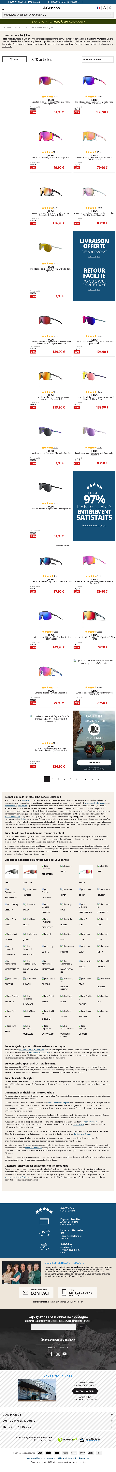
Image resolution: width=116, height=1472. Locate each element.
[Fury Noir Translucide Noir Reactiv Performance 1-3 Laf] (51, 192)
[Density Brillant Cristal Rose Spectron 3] (94, 560)
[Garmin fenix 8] (94, 740)
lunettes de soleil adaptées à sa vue (18, 1177)
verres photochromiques (58, 1103)
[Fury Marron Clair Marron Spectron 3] (94, 671)
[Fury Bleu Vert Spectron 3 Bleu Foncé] (94, 616)
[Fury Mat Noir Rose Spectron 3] (51, 136)
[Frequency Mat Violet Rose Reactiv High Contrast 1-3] (94, 80)
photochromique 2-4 (89, 1122)
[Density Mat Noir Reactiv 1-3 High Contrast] (51, 616)
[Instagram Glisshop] (58, 1354)
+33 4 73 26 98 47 (80, 1292)
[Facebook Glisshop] (51, 1354)
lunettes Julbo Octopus (82, 1134)
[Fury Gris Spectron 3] (51, 671)
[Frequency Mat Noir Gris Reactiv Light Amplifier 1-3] (51, 376)
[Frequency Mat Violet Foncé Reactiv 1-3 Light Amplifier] (94, 376)
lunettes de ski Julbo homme (95, 803)
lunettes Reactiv (78, 1124)
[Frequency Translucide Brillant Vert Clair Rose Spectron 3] (94, 192)
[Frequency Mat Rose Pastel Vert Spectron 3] (51, 80)
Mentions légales (34, 1458)
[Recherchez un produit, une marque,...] (111, 14)
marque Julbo (26, 800)
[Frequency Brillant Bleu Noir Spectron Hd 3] (94, 320)
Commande (12, 1414)
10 (84, 779)
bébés (22, 819)
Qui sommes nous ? (19, 1420)
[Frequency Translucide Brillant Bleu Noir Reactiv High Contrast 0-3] (51, 320)
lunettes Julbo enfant (12, 816)
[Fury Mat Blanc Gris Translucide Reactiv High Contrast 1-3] (50, 727)
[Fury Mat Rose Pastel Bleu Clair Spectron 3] (94, 136)
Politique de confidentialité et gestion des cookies (66, 1458)
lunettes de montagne (38, 1052)
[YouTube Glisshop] (64, 1354)
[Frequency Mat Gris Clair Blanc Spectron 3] (51, 247)
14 (92, 779)
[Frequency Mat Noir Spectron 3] (51, 487)
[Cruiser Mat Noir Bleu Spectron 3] (51, 560)
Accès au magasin (85, 1391)
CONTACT (40, 1293)
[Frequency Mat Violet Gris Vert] (51, 431)
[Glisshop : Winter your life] (51, 8)
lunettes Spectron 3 (33, 1148)
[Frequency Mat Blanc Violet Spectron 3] (94, 431)
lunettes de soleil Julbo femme (16, 806)
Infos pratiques (17, 1426)
